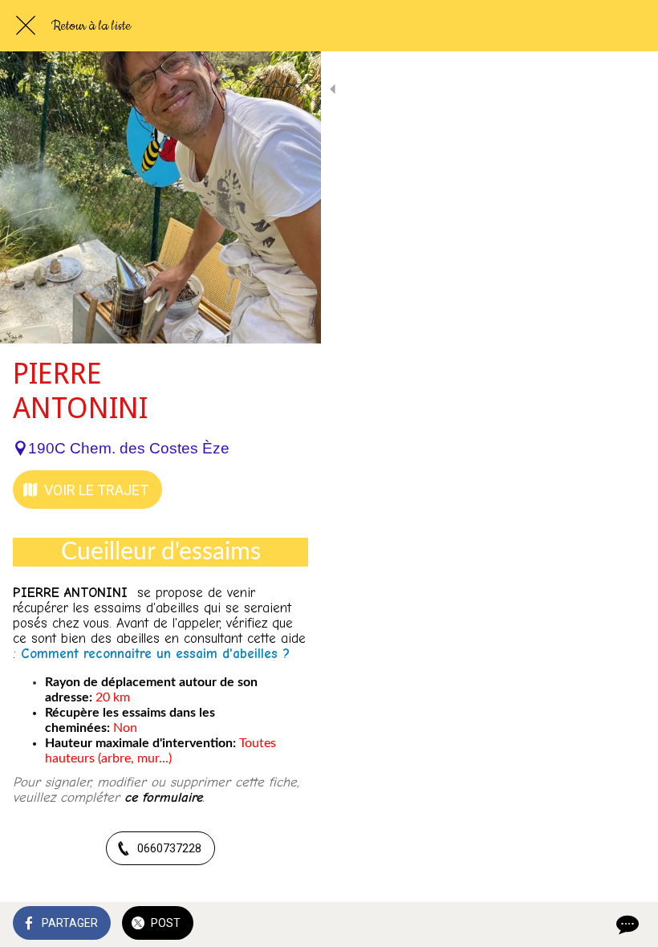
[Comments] (626, 924)
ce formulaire (163, 797)
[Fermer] (25, 25)
